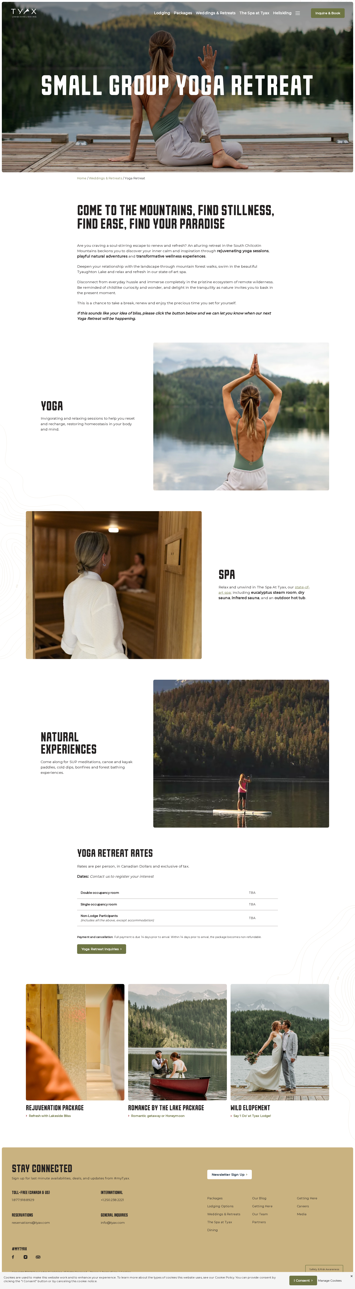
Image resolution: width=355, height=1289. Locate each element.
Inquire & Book (327, 13)
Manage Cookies (330, 1280)
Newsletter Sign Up (228, 1174)
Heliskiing (282, 13)
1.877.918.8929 (23, 1200)
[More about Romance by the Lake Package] (177, 1050)
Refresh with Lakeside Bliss (50, 1115)
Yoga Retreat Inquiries (100, 949)
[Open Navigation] (298, 13)
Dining (212, 1230)
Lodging (162, 13)
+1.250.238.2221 (112, 1200)
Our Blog (259, 1198)
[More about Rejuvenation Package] (75, 1050)
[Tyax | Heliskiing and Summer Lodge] (23, 13)
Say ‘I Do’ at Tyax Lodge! (252, 1115)
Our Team (260, 1214)
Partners (259, 1222)
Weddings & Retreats (216, 13)
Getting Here (262, 1206)
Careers (303, 1206)
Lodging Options (220, 1206)
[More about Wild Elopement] (280, 1050)
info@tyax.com (113, 1222)
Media (302, 1214)
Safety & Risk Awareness (324, 1269)
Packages (183, 13)
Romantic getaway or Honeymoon (158, 1115)
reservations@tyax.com (31, 1222)
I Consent (302, 1280)
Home (82, 178)
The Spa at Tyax (254, 13)
